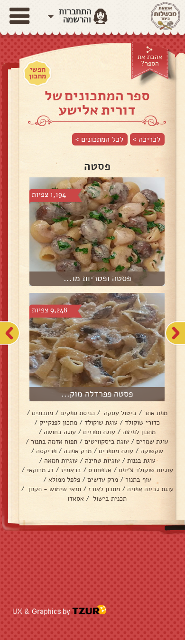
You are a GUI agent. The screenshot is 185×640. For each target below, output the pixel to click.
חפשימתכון (37, 73)
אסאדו (75, 498)
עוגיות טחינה (102, 460)
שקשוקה (151, 451)
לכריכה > (146, 139)
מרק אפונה (78, 451)
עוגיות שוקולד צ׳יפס (146, 470)
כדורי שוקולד (142, 422)
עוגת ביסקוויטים (106, 441)
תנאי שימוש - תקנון (53, 489)
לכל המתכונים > (99, 139)
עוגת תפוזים (99, 431)
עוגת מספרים (116, 451)
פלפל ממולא (64, 479)
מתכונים (42, 412)
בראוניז (71, 470)
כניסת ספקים (77, 412)
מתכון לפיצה (139, 431)
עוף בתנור (138, 479)
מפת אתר (155, 412)
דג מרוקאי (40, 470)
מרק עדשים (102, 479)
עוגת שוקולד (101, 422)
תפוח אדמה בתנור (54, 441)
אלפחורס (99, 470)
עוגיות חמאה (61, 460)
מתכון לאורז (104, 489)
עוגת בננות (141, 460)
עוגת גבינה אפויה (150, 489)
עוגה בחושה (60, 431)
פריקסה (46, 451)
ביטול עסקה (119, 412)
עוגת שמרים (152, 441)
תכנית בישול (109, 498)
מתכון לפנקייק (58, 422)
